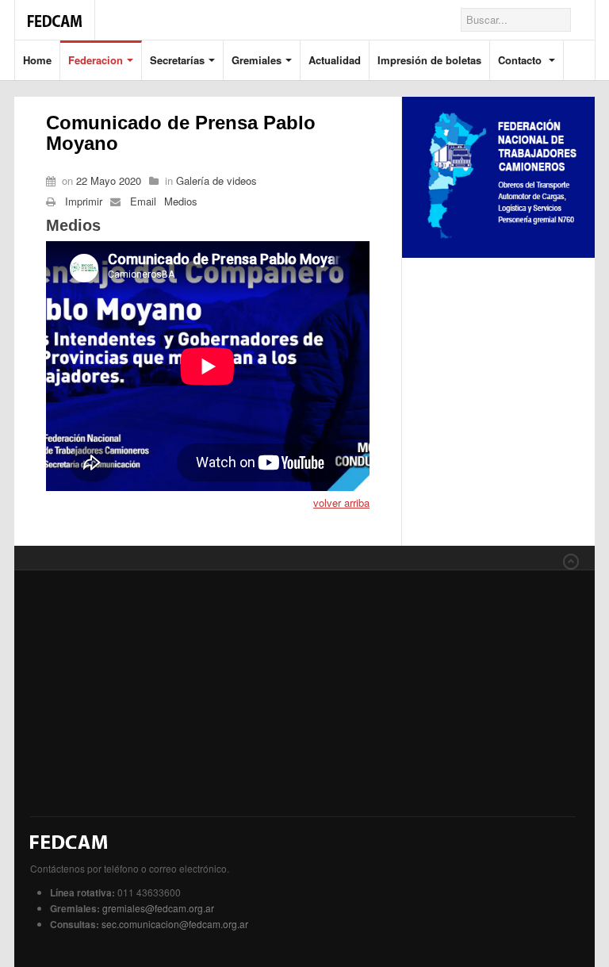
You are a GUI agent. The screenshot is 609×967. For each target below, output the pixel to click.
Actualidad (334, 59)
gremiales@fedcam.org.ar (158, 908)
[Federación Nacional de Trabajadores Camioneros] (54, 12)
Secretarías (177, 59)
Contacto (521, 59)
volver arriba (341, 502)
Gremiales (257, 59)
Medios (180, 201)
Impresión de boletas (429, 59)
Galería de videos (216, 180)
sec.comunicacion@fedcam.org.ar (175, 924)
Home (37, 59)
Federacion (95, 59)
